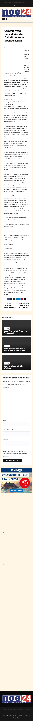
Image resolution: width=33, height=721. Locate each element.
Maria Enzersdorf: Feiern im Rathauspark (15, 332)
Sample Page (16, 718)
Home (3, 715)
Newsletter (28, 715)
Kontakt (15, 715)
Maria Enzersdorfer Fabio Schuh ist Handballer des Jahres (14, 350)
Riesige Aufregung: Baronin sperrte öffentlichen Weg (23, 305)
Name (5, 420)
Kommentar (6, 387)
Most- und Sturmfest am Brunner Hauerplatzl (10, 305)
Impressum (9, 715)
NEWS (7, 328)
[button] (25, 18)
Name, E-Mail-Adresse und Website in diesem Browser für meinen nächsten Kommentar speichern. (16, 453)
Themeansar (16, 711)
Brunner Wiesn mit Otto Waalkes (13, 367)
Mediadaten (21, 715)
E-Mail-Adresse (8, 430)
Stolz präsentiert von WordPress (11, 709)
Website (5, 439)
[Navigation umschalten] (6, 19)
